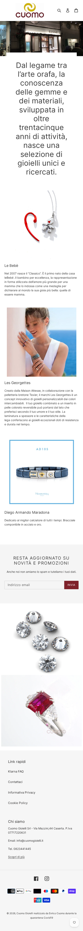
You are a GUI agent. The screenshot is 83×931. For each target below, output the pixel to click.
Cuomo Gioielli (25, 913)
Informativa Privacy (21, 792)
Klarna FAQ (16, 771)
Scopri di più (16, 856)
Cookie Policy (18, 803)
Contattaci (15, 782)
